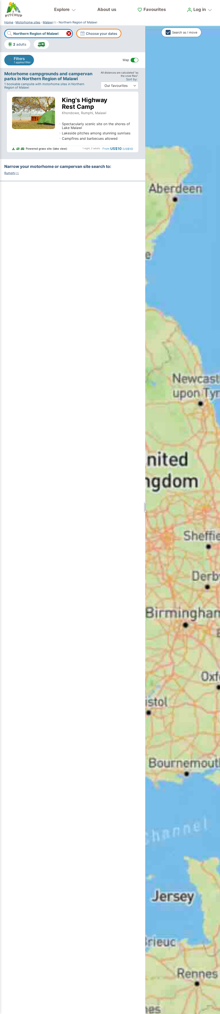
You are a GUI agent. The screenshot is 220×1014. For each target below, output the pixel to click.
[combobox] (38, 33)
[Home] (13, 9)
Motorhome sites (27, 22)
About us (106, 9)
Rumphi (11, 173)
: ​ (132, 79)
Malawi (48, 22)
